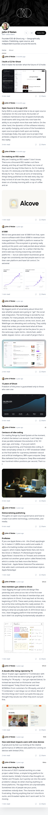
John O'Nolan (9, 32)
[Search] (26, 33)
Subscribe (40, 33)
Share (43, 96)
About (11, 50)
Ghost (44, 582)
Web (44, 737)
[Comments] (36, 96)
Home (4, 50)
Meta (44, 762)
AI (45, 427)
